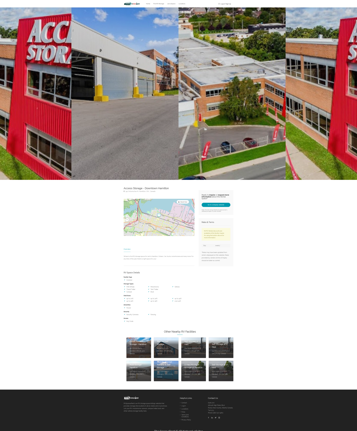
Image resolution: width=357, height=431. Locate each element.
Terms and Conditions (185, 416)
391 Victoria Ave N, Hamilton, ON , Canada (140, 191)
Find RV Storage (158, 4)
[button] (127, 216)
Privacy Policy (186, 420)
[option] (232, 93)
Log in (183, 406)
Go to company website (216, 205)
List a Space (171, 4)
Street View (183, 202)
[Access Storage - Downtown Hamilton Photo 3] (124, 93)
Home (148, 4)
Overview (127, 249)
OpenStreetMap (182, 234)
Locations (182, 4)
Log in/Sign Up (225, 4)
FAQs (183, 412)
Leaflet (174, 234)
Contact (184, 403)
